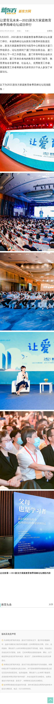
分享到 (49, 31)
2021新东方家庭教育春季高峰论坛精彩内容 (31, 573)
